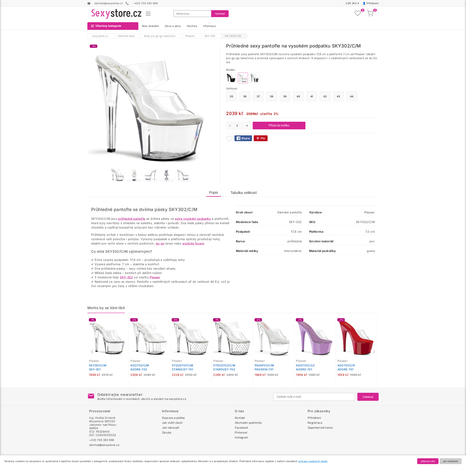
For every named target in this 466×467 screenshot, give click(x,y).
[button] (126, 321)
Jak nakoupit (170, 427)
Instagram (241, 437)
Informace (209, 25)
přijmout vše (428, 461)
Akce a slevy (173, 25)
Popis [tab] (213, 192)
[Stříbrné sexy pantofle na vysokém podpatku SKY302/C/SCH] (255, 82)
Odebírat (368, 396)
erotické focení (193, 243)
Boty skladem (150, 25)
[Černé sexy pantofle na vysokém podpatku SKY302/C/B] (231, 82)
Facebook (241, 427)
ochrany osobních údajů (312, 461)
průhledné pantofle (131, 218)
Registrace (315, 422)
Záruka (166, 432)
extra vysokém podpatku (193, 218)
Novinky (192, 25)
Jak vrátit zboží (172, 422)
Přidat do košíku (279, 125)
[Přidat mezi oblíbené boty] (229, 138)
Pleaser (155, 277)
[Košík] (370, 13)
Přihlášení (373, 3)
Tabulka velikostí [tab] (243, 193)
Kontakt (240, 418)
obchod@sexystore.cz (104, 445)
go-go (160, 243)
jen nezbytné (450, 461)
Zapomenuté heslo (320, 427)
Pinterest (241, 432)
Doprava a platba (173, 418)
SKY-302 (126, 277)
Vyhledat (220, 13)
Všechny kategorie (108, 25)
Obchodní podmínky (248, 422)
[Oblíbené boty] (357, 13)
